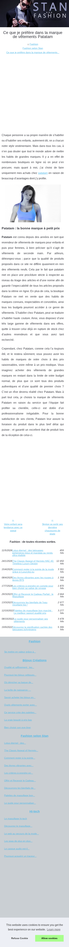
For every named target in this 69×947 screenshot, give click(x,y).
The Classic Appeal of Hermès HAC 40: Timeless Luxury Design (33, 562)
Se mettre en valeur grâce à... (20, 651)
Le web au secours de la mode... (21, 833)
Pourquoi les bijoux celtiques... (20, 675)
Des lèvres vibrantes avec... (18, 765)
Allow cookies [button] (49, 938)
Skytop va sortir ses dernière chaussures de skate (52, 529)
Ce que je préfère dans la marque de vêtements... (32, 52)
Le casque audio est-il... (16, 848)
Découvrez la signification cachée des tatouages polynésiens (32, 628)
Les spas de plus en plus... (18, 841)
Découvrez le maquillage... (18, 826)
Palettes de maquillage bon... (19, 795)
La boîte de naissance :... (17, 690)
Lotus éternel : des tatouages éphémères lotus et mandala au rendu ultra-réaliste (32, 552)
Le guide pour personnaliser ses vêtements (31, 620)
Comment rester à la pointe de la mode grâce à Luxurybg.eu (33, 570)
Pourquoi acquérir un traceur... (20, 856)
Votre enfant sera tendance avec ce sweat (13, 527)
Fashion (34, 44)
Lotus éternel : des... (15, 743)
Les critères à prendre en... (18, 773)
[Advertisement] (34, 91)
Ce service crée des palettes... (20, 712)
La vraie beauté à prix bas (18, 719)
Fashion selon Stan (33, 48)
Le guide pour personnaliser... (20, 803)
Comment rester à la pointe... (19, 758)
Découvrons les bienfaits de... (20, 788)
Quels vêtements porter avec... (20, 704)
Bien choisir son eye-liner (17, 727)
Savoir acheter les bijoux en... (20, 697)
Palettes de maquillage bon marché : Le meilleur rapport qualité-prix (33, 611)
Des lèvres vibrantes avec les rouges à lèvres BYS (32, 578)
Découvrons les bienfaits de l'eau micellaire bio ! (29, 603)
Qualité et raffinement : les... (19, 667)
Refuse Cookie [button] (19, 938)
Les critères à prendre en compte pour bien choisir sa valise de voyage (32, 587)
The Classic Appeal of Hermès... (21, 750)
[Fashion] (34, 13)
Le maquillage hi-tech (15, 818)
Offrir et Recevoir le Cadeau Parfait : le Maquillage (32, 595)
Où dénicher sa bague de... (18, 682)
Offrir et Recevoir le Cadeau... (20, 780)
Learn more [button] (53, 929)
